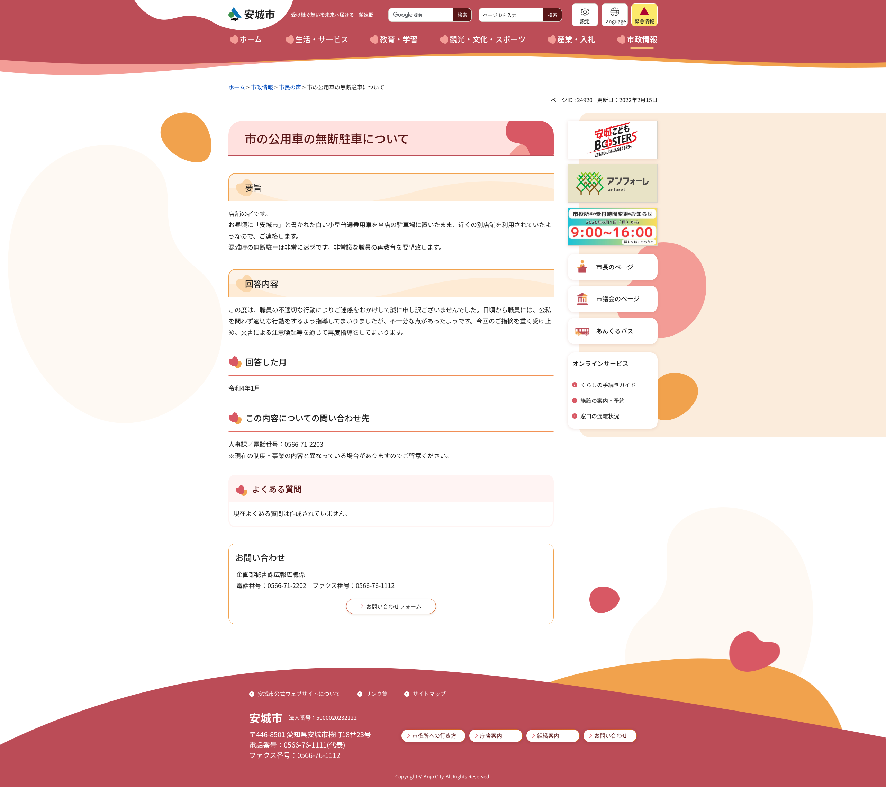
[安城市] (251, 14)
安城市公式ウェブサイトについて (299, 693)
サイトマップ (429, 693)
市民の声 (290, 87)
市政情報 (262, 87)
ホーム (236, 87)
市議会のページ (618, 298)
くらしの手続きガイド (608, 385)
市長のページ (614, 266)
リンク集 (376, 693)
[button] (585, 14)
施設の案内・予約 (602, 400)
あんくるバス (614, 330)
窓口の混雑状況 (599, 416)
